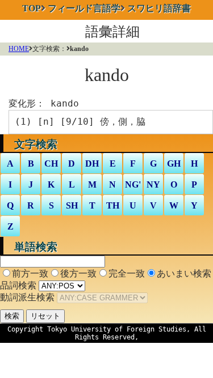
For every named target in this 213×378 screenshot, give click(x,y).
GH (174, 163)
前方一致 (30, 273)
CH (51, 163)
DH (92, 163)
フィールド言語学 (84, 8)
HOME (19, 49)
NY (153, 184)
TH (112, 205)
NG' (133, 184)
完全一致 (126, 273)
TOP (31, 8)
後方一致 (78, 273)
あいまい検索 (184, 273)
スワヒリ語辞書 (159, 8)
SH (72, 205)
